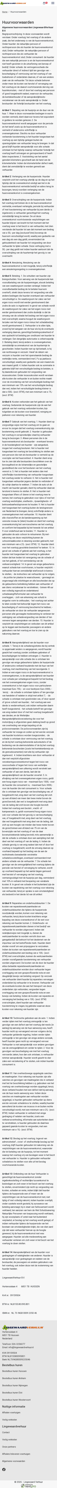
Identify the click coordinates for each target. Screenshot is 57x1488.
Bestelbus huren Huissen (14, 1371)
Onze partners (9, 1446)
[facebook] (4, 1470)
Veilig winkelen (9, 1419)
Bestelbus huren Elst (12, 1392)
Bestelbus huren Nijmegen (15, 1385)
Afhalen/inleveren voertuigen (16, 1454)
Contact (6, 1432)
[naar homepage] (13, 3)
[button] (45, 3)
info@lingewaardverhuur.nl (21, 1347)
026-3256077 (18, 1344)
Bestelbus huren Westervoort (16, 1400)
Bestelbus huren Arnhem (14, 1378)
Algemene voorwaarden (13, 1461)
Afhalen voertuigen (11, 1412)
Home (4, 12)
